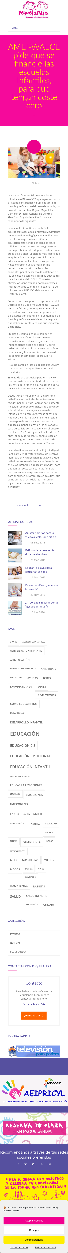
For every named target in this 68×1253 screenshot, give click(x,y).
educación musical (20, 776)
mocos (15, 869)
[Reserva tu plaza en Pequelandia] (34, 1143)
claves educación (46, 695)
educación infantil (30, 766)
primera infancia (19, 886)
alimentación (20, 660)
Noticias (36, 183)
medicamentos (17, 851)
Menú (15, 27)
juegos (49, 841)
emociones (34, 795)
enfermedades (19, 804)
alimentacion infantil (26, 650)
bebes (47, 678)
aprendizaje (48, 668)
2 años (13, 642)
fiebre (49, 832)
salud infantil (36, 896)
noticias (30, 877)
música (28, 869)
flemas (13, 841)
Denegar (34, 1230)
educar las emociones (26, 785)
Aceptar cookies (34, 1220)
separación (32, 904)
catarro (41, 687)
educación (25, 733)
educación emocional (30, 756)
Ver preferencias (34, 1239)
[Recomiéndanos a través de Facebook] (18, 1164)
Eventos (15, 934)
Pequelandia (18, 951)
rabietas (39, 886)
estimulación (17, 823)
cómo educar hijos (23, 704)
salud (15, 896)
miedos (49, 860)
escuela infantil (26, 813)
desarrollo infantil (26, 722)
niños (41, 869)
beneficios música (21, 687)
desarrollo (17, 712)
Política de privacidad (45, 1247)
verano (48, 905)
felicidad (51, 823)
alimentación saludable (23, 668)
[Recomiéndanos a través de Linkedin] (42, 1164)
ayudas (32, 678)
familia (34, 824)
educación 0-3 (22, 745)
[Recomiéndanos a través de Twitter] (25, 1164)
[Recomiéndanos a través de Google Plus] (34, 1164)
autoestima (16, 677)
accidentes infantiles (33, 642)
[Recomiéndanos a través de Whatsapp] (49, 1164)
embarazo (15, 794)
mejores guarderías (24, 860)
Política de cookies (19, 1247)
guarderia (32, 842)
